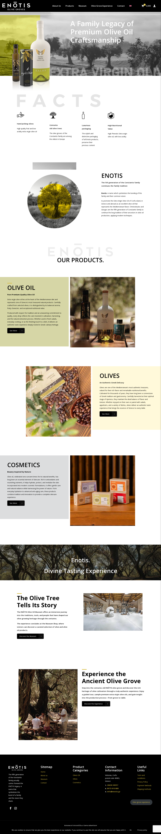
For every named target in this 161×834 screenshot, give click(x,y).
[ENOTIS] (16, 6)
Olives (75, 779)
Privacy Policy (142, 782)
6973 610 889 (113, 788)
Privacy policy (142, 830)
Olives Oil (76, 775)
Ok (131, 830)
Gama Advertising (90, 825)
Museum (44, 779)
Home (43, 772)
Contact (44, 783)
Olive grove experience (141, 802)
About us (44, 775)
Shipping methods (144, 789)
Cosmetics (77, 782)
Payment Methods (144, 785)
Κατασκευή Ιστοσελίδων (73, 825)
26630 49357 (112, 785)
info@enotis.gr (113, 791)
